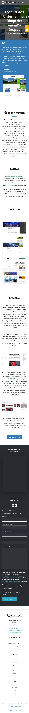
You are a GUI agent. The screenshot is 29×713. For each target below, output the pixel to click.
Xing (14, 690)
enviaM (20, 183)
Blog (14, 673)
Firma (3, 539)
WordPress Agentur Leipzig (14, 643)
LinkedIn (14, 687)
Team (14, 670)
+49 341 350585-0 (15, 628)
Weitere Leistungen (14, 648)
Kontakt (14, 676)
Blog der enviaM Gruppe (13, 176)
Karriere (14, 665)
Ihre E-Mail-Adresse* (7, 524)
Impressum (11, 706)
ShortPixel (11, 379)
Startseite (14, 660)
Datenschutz (18, 706)
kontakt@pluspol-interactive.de (14, 630)
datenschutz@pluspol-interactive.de (11, 581)
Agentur (14, 668)
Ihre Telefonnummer (7, 531)
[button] (26, 2)
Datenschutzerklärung (11, 577)
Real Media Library (19, 421)
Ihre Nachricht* (6, 546)
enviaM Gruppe (9, 185)
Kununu (14, 695)
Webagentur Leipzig (14, 646)
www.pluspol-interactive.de (14, 632)
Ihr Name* (4, 516)
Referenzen (14, 662)
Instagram (14, 692)
